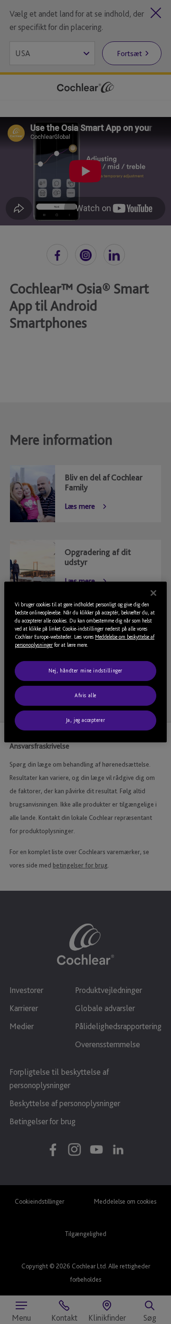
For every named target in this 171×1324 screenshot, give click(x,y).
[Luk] (153, 593)
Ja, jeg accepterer (85, 720)
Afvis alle (85, 695)
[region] (85, 662)
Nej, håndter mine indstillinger (85, 670)
